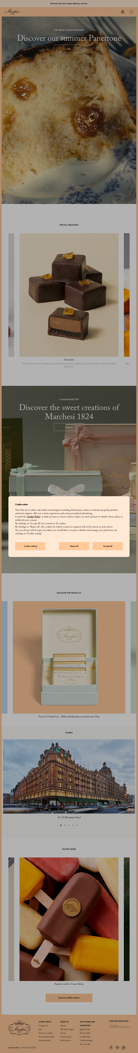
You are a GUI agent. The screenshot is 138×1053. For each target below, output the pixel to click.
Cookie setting (30, 546)
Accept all (107, 546)
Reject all (74, 546)
